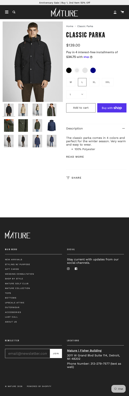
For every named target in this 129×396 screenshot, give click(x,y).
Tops (8, 293)
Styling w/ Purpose (17, 264)
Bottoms (10, 298)
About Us (11, 322)
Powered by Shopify (39, 386)
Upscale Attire (14, 302)
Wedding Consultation (19, 274)
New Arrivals (13, 259)
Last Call (11, 317)
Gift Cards (12, 269)
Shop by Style (14, 278)
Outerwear (12, 307)
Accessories (13, 312)
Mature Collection (17, 288)
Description (74, 128)
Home (69, 26)
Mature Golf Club (17, 283)
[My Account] (115, 12)
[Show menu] (7, 12)
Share (76, 177)
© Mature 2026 (14, 386)
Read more (75, 157)
